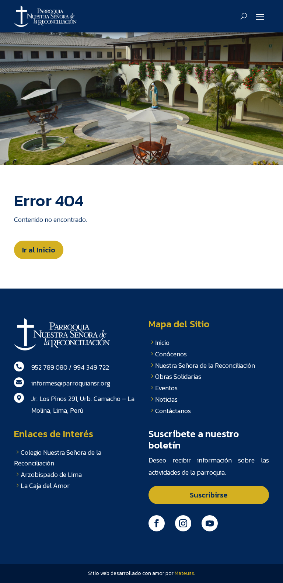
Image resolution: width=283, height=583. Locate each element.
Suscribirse (208, 494)
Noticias (166, 399)
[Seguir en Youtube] (210, 523)
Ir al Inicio (38, 249)
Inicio (162, 343)
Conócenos (171, 354)
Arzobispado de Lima (51, 474)
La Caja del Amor (45, 486)
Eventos (166, 388)
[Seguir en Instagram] (183, 523)
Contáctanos (173, 411)
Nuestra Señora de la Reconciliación (205, 365)
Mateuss (184, 573)
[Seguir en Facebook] (157, 523)
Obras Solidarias (178, 376)
